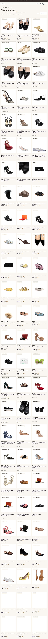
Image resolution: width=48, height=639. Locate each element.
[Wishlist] (37, 3)
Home (2, 7)
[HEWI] (3, 3)
